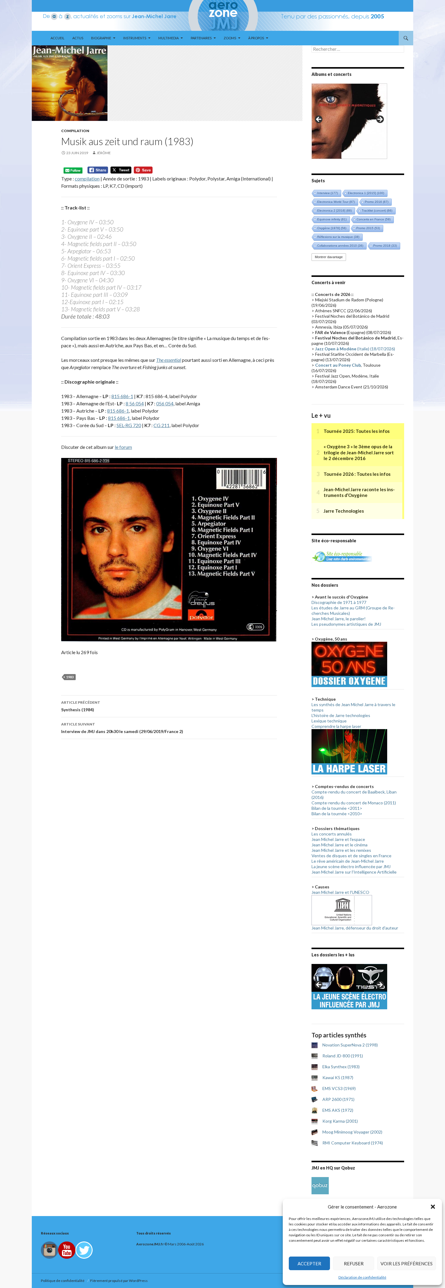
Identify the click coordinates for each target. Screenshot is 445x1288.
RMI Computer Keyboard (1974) (352, 1142)
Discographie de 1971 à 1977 (339, 602)
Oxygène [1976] (331, 228)
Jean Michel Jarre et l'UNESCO (340, 892)
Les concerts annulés (332, 833)
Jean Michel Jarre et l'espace (338, 839)
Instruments (134, 38)
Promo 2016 (376, 201)
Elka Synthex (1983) (341, 1066)
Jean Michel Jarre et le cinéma (340, 844)
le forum (123, 447)
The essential (168, 360)
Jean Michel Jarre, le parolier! (339, 618)
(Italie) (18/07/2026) (355, 348)
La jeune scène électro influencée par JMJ (351, 866)
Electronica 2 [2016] (334, 210)
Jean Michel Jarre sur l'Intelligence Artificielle (354, 871)
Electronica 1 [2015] (366, 193)
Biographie (101, 38)
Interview (327, 193)
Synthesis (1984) (80, 706)
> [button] (379, 119)
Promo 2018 (385, 245)
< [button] (319, 119)
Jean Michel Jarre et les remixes (341, 850)
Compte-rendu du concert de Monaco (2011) (354, 802)
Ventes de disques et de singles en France (351, 855)
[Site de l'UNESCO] (342, 909)
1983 (70, 677)
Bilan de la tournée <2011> (337, 808)
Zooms (230, 38)
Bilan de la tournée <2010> (337, 813)
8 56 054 (135, 403)
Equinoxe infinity (332, 219)
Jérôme (104, 153)
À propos (256, 38)
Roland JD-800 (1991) (342, 1055)
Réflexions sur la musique (338, 236)
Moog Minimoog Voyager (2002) (352, 1131)
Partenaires (201, 38)
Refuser (354, 1263)
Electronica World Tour (336, 201)
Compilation (75, 130)
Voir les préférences (407, 1263)
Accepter (309, 1263)
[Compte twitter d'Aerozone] (84, 1249)
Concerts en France (374, 219)
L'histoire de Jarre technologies (341, 715)
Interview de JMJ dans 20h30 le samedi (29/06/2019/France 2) (122, 728)
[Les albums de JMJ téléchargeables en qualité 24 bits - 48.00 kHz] (320, 1185)
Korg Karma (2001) (340, 1121)
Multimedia (168, 38)
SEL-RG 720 (129, 425)
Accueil (57, 38)
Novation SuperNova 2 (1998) (350, 1044)
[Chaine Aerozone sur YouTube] (66, 1249)
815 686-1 (122, 396)
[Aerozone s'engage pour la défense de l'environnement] (342, 556)
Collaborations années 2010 (340, 245)
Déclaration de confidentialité (362, 1277)
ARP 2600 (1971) (338, 1099)
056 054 (164, 403)
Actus (77, 38)
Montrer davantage (329, 257)
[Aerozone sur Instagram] (49, 1249)
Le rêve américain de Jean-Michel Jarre (348, 861)
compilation (87, 178)
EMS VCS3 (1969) (339, 1088)
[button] (433, 1207)
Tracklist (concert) (377, 210)
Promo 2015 (368, 228)
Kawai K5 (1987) (337, 1077)
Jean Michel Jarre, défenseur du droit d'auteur (355, 927)
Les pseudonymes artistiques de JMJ (346, 624)
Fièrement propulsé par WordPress (119, 1280)
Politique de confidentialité (63, 1280)
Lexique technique (329, 720)
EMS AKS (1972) (337, 1110)
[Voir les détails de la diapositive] (349, 121)
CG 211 (161, 425)
